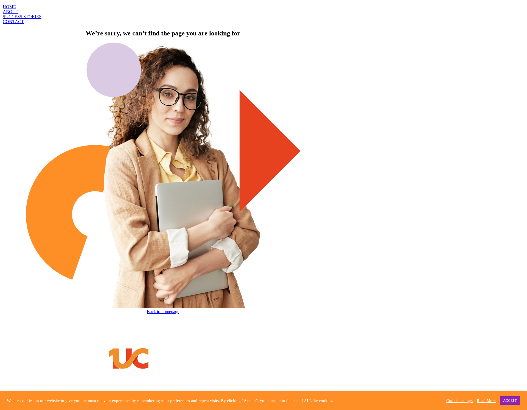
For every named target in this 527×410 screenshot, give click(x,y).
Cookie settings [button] (459, 400)
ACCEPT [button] (510, 400)
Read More (486, 400)
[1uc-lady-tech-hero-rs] (163, 306)
